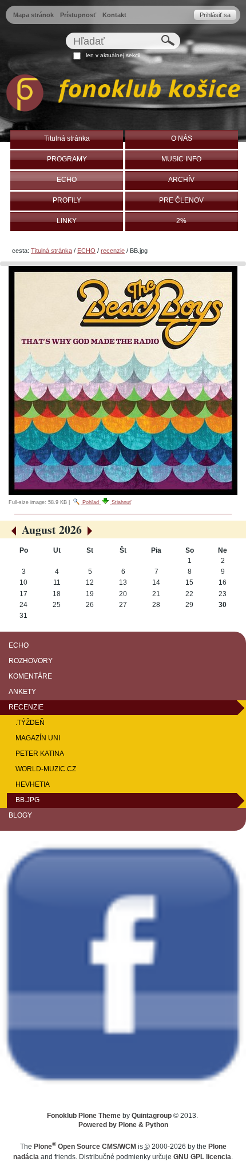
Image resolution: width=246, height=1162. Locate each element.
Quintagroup (152, 1116)
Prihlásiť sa (215, 14)
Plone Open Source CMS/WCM (85, 1147)
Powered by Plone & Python (123, 1125)
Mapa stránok (33, 14)
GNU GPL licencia (202, 1157)
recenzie (113, 250)
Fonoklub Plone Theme (84, 1116)
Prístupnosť (78, 14)
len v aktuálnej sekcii (113, 55)
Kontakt (114, 14)
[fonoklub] (123, 95)
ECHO (86, 250)
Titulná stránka (51, 250)
